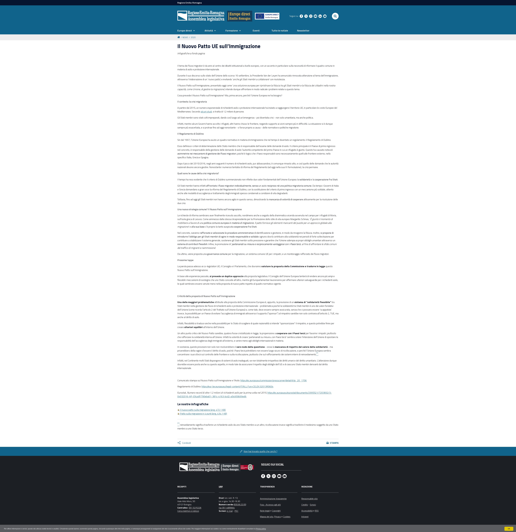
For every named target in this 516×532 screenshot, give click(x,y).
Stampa (334, 443)
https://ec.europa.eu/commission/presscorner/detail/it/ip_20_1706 (273, 380)
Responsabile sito (309, 498)
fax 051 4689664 (227, 507)
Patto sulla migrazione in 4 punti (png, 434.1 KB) (203, 413)
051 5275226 (195, 507)
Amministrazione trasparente (273, 498)
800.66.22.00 (240, 504)
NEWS (185, 37)
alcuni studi (206, 111)
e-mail (230, 511)
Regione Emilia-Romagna (189, 2)
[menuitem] (186, 30)
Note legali (265, 510)
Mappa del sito (266, 516)
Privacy (277, 516)
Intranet (305, 516)
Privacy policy (261, 529)
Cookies (286, 516)
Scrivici (313, 504)
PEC (236, 511)
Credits (304, 504)
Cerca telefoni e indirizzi (188, 511)
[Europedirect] (239, 16)
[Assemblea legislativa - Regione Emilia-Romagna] (200, 16)
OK (509, 529)
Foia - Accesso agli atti (270, 504)
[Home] (179, 37)
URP (221, 486)
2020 (193, 37)
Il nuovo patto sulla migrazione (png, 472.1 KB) (203, 410)
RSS (317, 510)
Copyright (276, 510)
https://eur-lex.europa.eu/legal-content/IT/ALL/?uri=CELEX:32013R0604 (237, 386)
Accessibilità (307, 510)
